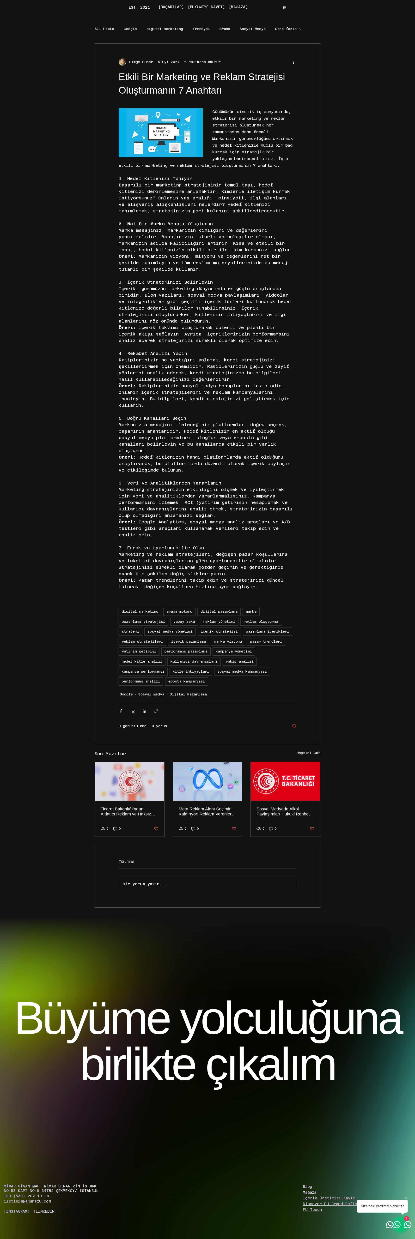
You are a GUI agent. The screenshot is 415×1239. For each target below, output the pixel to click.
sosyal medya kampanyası (242, 671)
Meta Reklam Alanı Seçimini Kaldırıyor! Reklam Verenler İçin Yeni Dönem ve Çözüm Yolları (205, 812)
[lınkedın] (45, 1211)
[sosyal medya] (285, 781)
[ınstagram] (17, 1211)
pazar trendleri (266, 641)
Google (130, 29)
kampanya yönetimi (234, 651)
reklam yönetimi (219, 621)
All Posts (104, 29)
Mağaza (309, 1192)
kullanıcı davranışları (194, 661)
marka (251, 611)
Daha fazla (286, 29)
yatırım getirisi (139, 651)
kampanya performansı (143, 671)
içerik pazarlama (188, 641)
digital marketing (164, 29)
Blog (307, 1187)
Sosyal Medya (253, 29)
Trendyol (201, 29)
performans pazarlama (186, 651)
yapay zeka (184, 621)
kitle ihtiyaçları (191, 671)
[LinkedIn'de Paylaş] (144, 711)
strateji (130, 631)
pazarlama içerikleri (267, 631)
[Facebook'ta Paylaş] (121, 711)
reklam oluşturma (261, 621)
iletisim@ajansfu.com (27, 1201)
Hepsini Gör (308, 753)
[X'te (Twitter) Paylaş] (132, 711)
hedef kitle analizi (142, 661)
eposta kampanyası (186, 681)
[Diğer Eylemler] (293, 62)
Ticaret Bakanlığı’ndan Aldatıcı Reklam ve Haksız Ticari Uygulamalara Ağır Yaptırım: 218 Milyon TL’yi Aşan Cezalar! (126, 812)
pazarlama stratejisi (143, 621)
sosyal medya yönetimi (170, 631)
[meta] (207, 781)
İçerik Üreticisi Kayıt (329, 1198)
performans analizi (141, 681)
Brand (225, 29)
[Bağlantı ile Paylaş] (156, 711)
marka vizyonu (228, 641)
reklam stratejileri (142, 641)
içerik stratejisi (219, 631)
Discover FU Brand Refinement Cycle (343, 1204)
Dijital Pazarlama (188, 694)
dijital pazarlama (219, 611)
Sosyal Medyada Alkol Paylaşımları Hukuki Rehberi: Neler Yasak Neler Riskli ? (284, 812)
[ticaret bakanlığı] (129, 781)
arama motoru (179, 611)
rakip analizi (240, 661)
